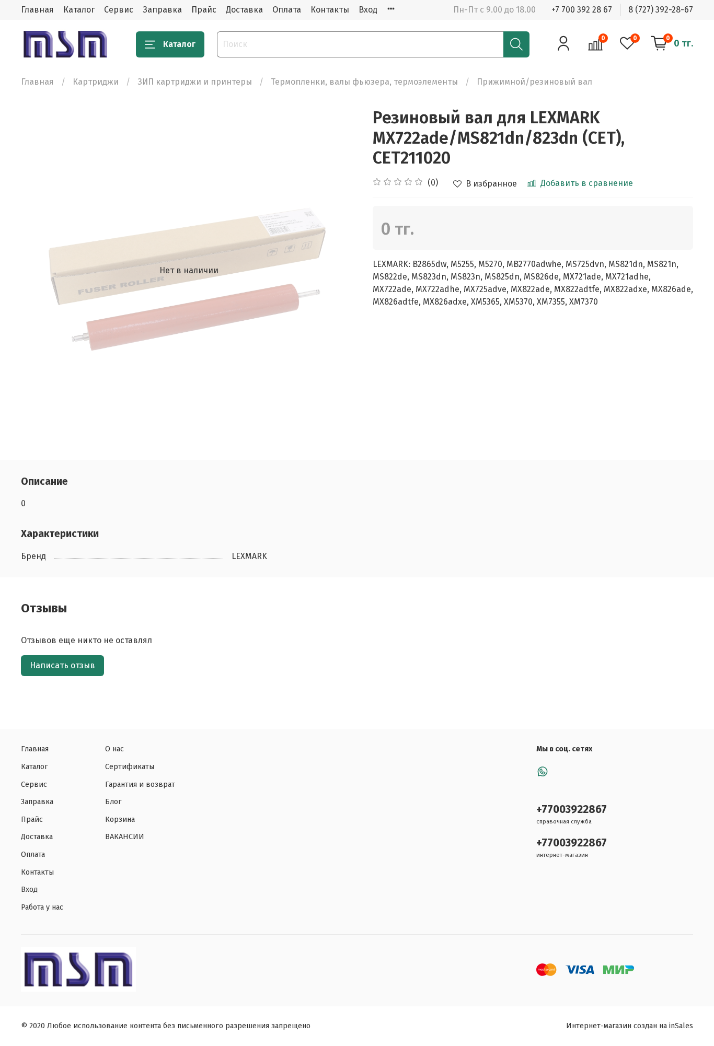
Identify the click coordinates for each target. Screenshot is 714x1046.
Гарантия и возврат (140, 784)
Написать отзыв (62, 665)
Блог (113, 801)
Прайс (203, 10)
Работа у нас (42, 907)
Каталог (79, 10)
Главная (37, 10)
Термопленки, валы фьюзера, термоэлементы (364, 82)
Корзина (120, 819)
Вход (368, 10)
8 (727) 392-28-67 (660, 10)
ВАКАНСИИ (124, 836)
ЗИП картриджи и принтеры (194, 82)
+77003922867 (571, 809)
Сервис (118, 10)
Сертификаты (129, 766)
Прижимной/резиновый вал (534, 82)
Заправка (162, 10)
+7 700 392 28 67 (581, 10)
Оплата (286, 10)
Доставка (244, 10)
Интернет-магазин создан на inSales (629, 1025)
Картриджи (96, 82)
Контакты (329, 10)
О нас (114, 749)
